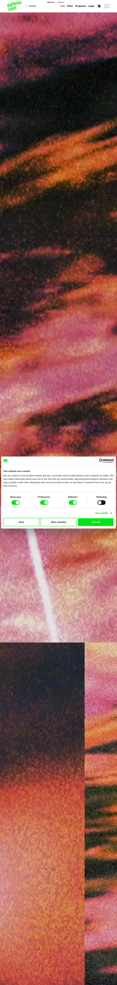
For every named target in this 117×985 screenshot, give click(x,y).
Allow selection (58, 522)
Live (62, 6)
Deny (21, 522)
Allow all (95, 522)
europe (60, 2)
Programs (80, 6)
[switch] (44, 502)
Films (70, 6)
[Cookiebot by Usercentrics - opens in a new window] (101, 461)
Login (91, 6)
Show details (101, 513)
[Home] (15, 6)
